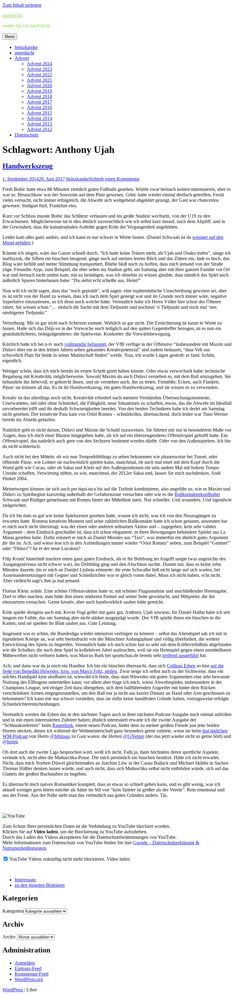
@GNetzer (133, 736)
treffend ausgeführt (180, 655)
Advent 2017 (39, 102)
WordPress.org (29, 979)
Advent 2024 (39, 63)
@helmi (10, 741)
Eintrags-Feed (28, 968)
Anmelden (25, 963)
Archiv (9, 936)
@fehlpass (60, 736)
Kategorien (13, 911)
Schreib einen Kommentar (114, 178)
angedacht (12, 15)
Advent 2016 (39, 107)
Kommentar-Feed (31, 973)
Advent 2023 (39, 69)
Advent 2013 (39, 123)
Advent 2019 (39, 91)
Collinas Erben (181, 665)
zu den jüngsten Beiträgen (40, 885)
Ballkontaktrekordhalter (197, 494)
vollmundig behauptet (85, 344)
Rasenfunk (62, 725)
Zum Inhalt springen (21, 5)
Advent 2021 (39, 80)
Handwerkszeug (27, 166)
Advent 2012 (39, 129)
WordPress (12, 989)
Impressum (25, 879)
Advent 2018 (39, 96)
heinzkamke (26, 47)
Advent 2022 (39, 74)
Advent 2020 (39, 85)
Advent (22, 58)
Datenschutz (26, 134)
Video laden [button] (118, 859)
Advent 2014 (39, 118)
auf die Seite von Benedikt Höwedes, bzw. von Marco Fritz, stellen (113, 668)
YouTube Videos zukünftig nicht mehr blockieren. (57, 859)
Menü (10, 36)
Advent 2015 (39, 112)
